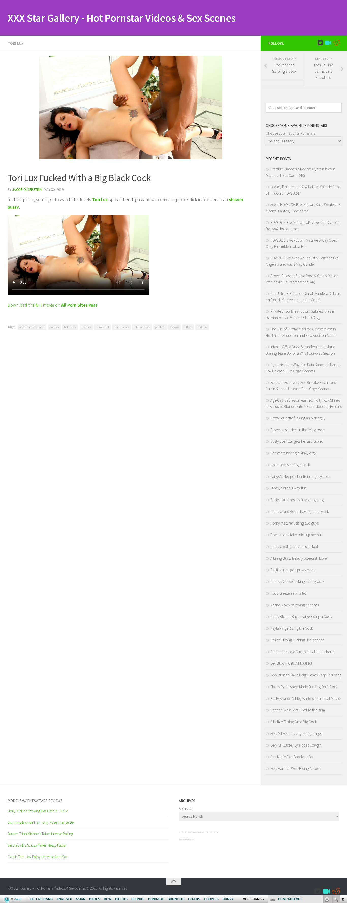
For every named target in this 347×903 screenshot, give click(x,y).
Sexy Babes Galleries (211, 832)
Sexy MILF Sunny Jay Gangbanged (296, 733)
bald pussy (70, 327)
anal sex (54, 327)
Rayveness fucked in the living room (297, 429)
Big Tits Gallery (201, 832)
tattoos (188, 327)
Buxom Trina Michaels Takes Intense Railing (40, 833)
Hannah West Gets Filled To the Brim (297, 710)
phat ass (160, 327)
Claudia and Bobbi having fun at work (299, 511)
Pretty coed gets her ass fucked (294, 546)
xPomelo (181, 839)
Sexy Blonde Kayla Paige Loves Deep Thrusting (305, 675)
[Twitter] (320, 43)
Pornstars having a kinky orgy (293, 453)
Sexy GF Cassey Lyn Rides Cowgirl (296, 745)
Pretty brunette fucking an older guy (297, 418)
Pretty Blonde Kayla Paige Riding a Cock (301, 616)
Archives (185, 808)
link (342, 823)
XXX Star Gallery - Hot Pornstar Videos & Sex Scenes (122, 17)
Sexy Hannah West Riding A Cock (295, 768)
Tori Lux (16, 43)
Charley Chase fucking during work (297, 581)
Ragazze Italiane (189, 839)
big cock (86, 327)
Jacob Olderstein (27, 189)
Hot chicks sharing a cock (290, 464)
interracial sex (142, 327)
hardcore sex (121, 327)
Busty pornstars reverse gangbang (297, 499)
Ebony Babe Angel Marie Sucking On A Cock (304, 686)
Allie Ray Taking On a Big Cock (293, 721)
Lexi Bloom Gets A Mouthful (291, 663)
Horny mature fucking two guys (294, 523)
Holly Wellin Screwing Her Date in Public (38, 811)
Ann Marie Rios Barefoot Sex (291, 756)
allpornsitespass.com (32, 327)
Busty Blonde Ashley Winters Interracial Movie (305, 698)
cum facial (102, 327)
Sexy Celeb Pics (185, 832)
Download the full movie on (52, 305)
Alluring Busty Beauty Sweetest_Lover (299, 558)
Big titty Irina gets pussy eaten (293, 569)
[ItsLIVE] (328, 43)
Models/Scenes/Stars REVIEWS (35, 800)
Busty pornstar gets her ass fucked (296, 441)
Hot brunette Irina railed (288, 593)
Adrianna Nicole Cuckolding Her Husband (302, 651)
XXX (179, 832)
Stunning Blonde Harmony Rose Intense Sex (41, 822)
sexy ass (174, 327)
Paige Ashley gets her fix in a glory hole (299, 476)
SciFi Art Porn (193, 832)
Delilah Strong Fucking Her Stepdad (297, 640)
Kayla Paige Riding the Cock (291, 628)
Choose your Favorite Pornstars (290, 133)
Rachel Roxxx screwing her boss (294, 605)
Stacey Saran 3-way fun (288, 488)
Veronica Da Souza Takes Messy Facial (37, 845)
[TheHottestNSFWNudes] (336, 43)
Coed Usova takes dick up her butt (296, 534)
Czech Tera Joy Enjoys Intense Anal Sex (37, 856)
